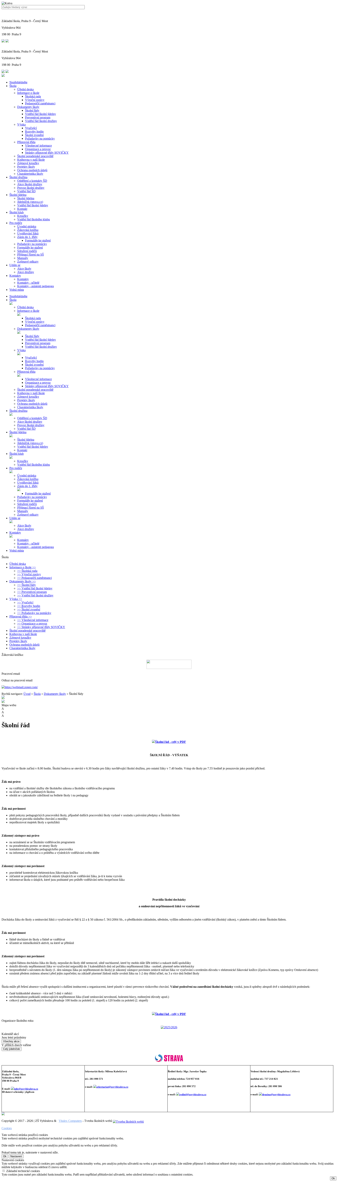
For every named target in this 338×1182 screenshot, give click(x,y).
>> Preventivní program (32, 592)
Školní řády (32, 110)
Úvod (27, 693)
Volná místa (16, 289)
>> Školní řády (26, 585)
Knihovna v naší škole (31, 159)
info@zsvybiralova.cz (26, 1088)
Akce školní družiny (29, 184)
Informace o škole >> (22, 567)
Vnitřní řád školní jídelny (40, 114)
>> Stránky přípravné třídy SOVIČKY (41, 627)
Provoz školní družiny (30, 187)
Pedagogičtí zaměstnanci (40, 103)
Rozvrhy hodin (34, 131)
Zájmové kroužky (28, 163)
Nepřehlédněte (18, 82)
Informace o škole (28, 92)
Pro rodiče (15, 223)
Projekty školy (26, 166)
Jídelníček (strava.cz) (30, 201)
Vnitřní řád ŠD (26, 191)
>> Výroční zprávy (29, 574)
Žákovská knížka (27, 230)
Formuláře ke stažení (38, 240)
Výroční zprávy (34, 100)
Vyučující (31, 128)
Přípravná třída (26, 142)
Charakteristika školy (30, 173)
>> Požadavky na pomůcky (34, 613)
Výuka (21, 124)
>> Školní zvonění (28, 609)
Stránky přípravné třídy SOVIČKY (47, 152)
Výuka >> (15, 599)
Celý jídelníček (11, 1048)
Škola (12, 85)
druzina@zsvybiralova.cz (276, 1094)
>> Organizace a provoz (32, 623)
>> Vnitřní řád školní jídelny (34, 588)
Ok (4, 1156)
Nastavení (16, 1156)
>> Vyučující (25, 602)
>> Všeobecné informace (32, 620)
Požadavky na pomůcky (40, 138)
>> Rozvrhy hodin (28, 606)
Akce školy (24, 268)
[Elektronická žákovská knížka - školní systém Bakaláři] (169, 664)
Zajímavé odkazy (28, 261)
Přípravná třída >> (20, 616)
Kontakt (22, 208)
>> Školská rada (27, 570)
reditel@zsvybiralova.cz (192, 1094)
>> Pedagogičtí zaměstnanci (34, 577)
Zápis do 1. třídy (27, 237)
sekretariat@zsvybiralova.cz (112, 1086)
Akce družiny (25, 272)
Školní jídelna (17, 194)
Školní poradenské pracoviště (35, 156)
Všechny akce (11, 1041)
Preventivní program (37, 117)
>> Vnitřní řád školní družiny (35, 595)
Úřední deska (25, 89)
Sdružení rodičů (27, 251)
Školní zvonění (34, 135)
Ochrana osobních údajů (32, 170)
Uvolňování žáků (28, 233)
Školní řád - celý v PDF (170, 1014)
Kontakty (15, 275)
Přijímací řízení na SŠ (30, 254)
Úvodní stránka (26, 226)
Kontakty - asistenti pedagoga (35, 286)
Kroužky (22, 216)
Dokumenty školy (28, 107)
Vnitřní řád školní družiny (41, 121)
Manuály (22, 258)
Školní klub (16, 212)
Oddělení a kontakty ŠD (32, 180)
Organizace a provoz (38, 149)
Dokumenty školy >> (22, 581)
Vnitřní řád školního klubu (33, 219)
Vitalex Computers (70, 1120)
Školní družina (18, 177)
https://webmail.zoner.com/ (21, 687)
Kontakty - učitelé (28, 282)
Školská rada (33, 96)
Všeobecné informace (38, 145)
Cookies (7, 1128)
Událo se (14, 265)
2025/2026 (170, 1027)
